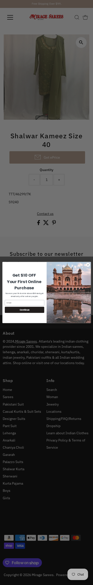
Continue (24, 309)
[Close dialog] (88, 265)
